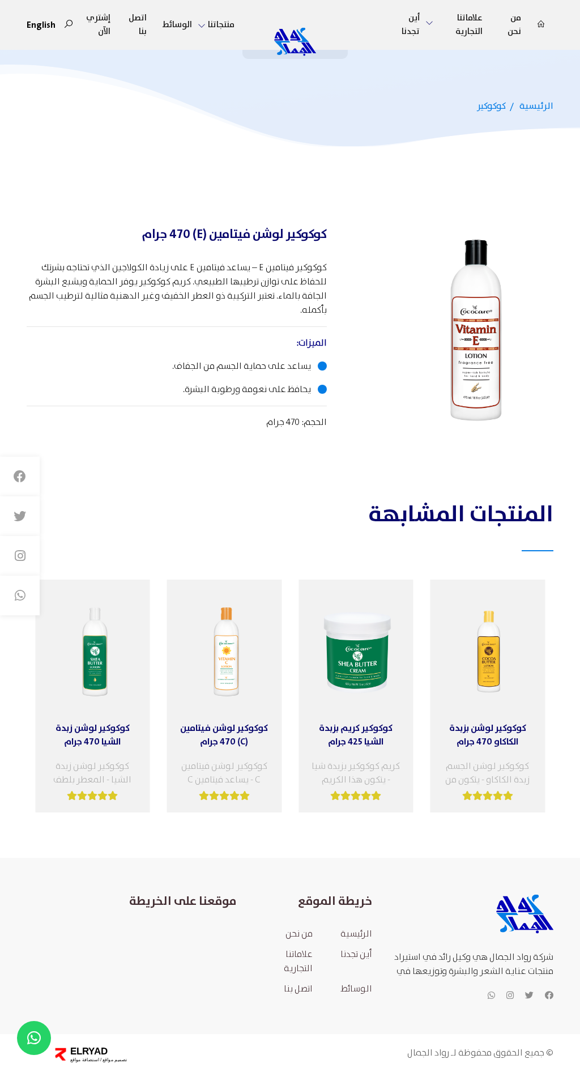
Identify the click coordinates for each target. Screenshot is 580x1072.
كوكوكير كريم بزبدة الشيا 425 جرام (356, 734)
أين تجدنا (411, 25)
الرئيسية (536, 106)
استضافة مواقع (84, 1059)
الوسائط (177, 25)
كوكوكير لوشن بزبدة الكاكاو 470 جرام (487, 734)
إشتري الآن (98, 25)
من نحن (514, 25)
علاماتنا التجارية (298, 961)
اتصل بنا (138, 25)
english (41, 25)
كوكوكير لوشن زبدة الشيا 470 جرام (93, 734)
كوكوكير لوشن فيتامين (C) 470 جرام (224, 734)
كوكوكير (491, 106)
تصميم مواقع (114, 1059)
